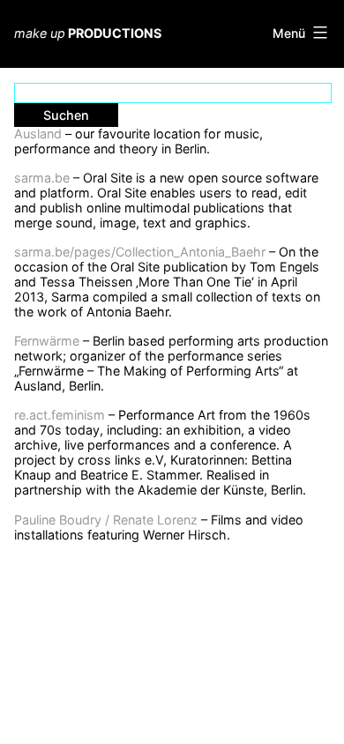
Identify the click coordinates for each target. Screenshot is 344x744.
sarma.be (42, 177)
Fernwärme (46, 340)
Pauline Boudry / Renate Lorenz (106, 519)
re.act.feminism (59, 414)
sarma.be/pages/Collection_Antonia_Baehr (139, 251)
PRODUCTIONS (87, 33)
